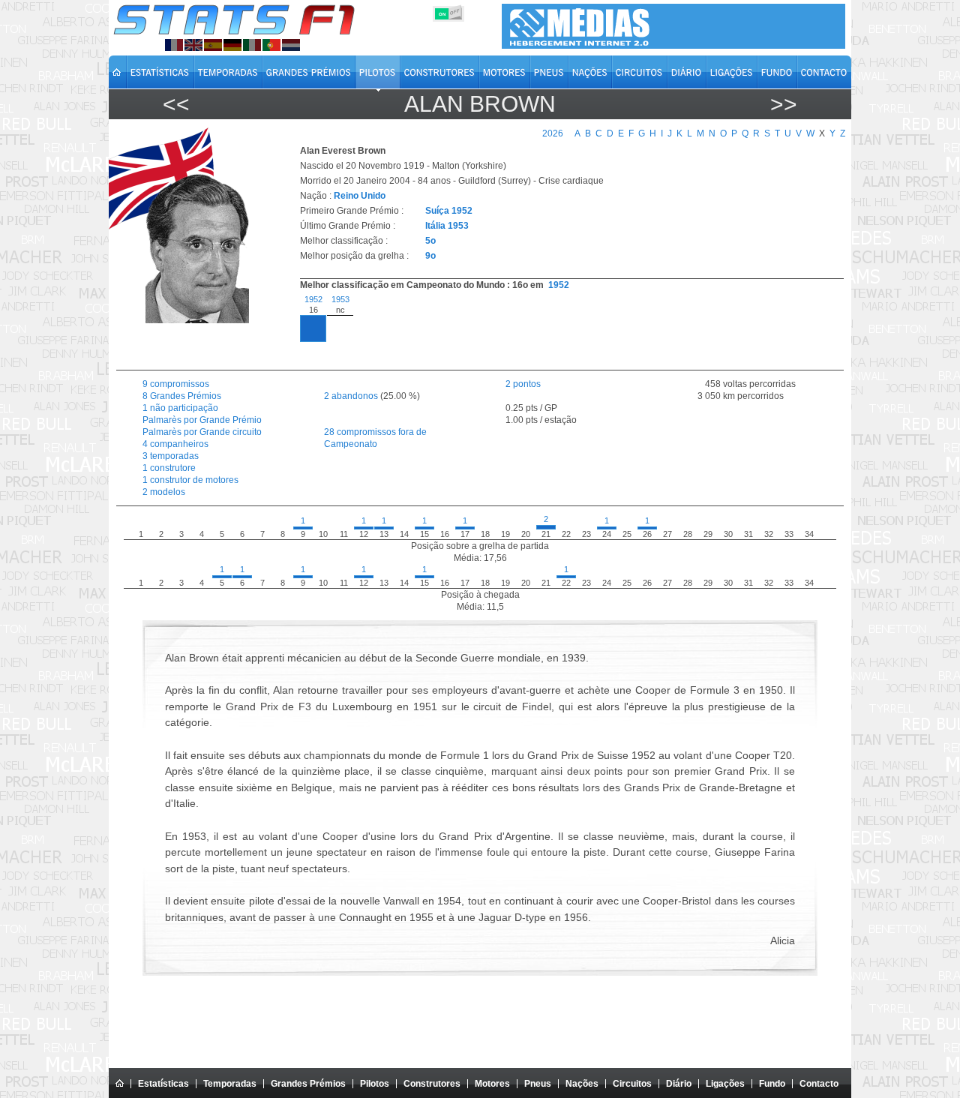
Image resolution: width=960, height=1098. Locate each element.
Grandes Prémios (308, 1083)
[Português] (271, 45)
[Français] (174, 45)
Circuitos (632, 1083)
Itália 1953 (447, 225)
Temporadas (229, 1083)
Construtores (432, 1083)
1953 (341, 299)
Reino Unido (360, 195)
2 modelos (163, 492)
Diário (679, 1083)
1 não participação (180, 408)
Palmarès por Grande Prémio (202, 420)
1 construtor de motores (190, 480)
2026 (552, 133)
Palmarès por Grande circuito (202, 432)
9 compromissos (175, 384)
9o (430, 255)
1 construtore (169, 468)
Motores (492, 1083)
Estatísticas (163, 1083)
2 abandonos (351, 396)
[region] (563, 328)
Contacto (819, 1083)
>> (783, 104)
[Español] (213, 45)
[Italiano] (252, 45)
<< (176, 104)
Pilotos (374, 1083)
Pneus (537, 1083)
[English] (193, 45)
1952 (558, 285)
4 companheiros (175, 444)
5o (430, 241)
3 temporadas (170, 456)
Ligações (725, 1083)
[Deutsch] (233, 45)
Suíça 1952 (448, 211)
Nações (582, 1083)
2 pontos (523, 384)
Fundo (772, 1083)
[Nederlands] (291, 45)
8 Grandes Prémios (181, 396)
